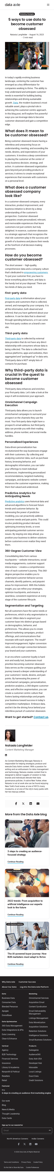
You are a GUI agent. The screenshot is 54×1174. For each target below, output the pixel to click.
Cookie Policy (38, 1162)
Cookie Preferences (32, 1167)
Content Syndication (38, 1006)
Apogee (5, 1011)
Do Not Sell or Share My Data (13, 1167)
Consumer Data (9, 1002)
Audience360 (34, 1054)
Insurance (6, 1063)
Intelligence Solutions (38, 1035)
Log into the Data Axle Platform (34, 987)
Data (15, 102)
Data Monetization (37, 1022)
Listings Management (38, 1018)
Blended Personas (10, 1006)
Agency (5, 1050)
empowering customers (36, 272)
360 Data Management (12, 1026)
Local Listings (35, 1071)
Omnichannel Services (39, 998)
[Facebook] (18, 1144)
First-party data (12, 298)
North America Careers (17, 1138)
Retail (4, 1080)
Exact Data (34, 1076)
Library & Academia (10, 1067)
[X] (24, 1144)
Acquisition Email (36, 1002)
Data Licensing (8, 1034)
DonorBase (7, 1015)
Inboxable (33, 1067)
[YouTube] (36, 1144)
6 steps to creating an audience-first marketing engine (26, 1093)
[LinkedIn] (30, 1144)
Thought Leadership (11, 1114)
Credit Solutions (36, 1080)
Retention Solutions (37, 1031)
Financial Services (10, 1059)
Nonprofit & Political (11, 1071)
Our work (6, 1101)
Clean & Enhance (9, 1038)
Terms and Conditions (11, 1162)
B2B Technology (9, 1054)
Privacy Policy (26, 1162)
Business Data (8, 998)
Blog (4, 1105)
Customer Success (27, 982)
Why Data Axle (8, 982)
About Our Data (9, 987)
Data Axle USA (35, 1059)
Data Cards (7, 1118)
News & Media (8, 1109)
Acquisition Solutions (38, 1027)
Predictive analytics (14, 501)
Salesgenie (34, 1050)
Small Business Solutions (40, 1040)
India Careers (38, 1138)
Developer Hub (35, 1063)
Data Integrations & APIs (12, 1030)
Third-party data (13, 338)
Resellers (6, 1076)
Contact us (41, 717)
